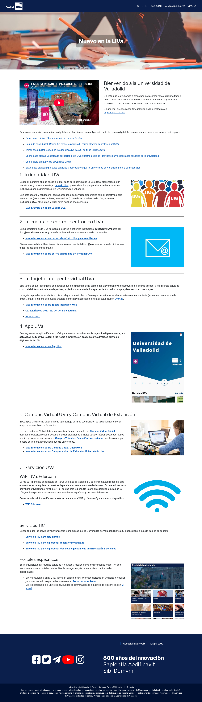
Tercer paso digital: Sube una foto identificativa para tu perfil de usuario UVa (65, 150)
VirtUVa (192, 6)
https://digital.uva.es (114, 112)
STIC (144, 6)
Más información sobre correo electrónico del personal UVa (58, 253)
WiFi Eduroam (33, 504)
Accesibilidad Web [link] (134, 643)
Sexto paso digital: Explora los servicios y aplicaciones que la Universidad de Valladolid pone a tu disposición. (83, 167)
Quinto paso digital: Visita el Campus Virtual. (48, 162)
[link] (36, 662)
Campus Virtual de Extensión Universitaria (79, 438)
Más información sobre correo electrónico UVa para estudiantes (61, 238)
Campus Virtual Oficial (102, 431)
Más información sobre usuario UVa (45, 208)
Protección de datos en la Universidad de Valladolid (115, 696)
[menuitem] (138, 6)
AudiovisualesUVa (175, 6)
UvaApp (119, 299)
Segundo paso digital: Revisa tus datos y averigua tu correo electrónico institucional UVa (72, 144)
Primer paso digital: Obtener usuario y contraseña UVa (54, 138)
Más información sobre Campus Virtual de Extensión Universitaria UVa (64, 451)
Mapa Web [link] (156, 643)
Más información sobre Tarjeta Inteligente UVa (51, 304)
